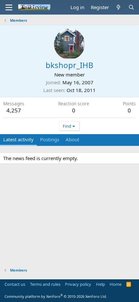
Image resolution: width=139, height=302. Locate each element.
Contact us (15, 284)
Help (100, 284)
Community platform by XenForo (56, 296)
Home (116, 284)
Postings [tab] (49, 139)
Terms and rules (45, 284)
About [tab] (72, 139)
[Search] (131, 7)
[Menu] (8, 7)
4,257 (13, 110)
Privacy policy (78, 284)
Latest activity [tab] (18, 139)
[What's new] (118, 7)
